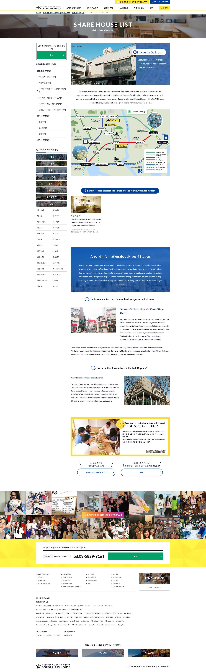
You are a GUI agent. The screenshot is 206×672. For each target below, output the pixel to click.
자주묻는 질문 (139, 8)
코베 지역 (42, 134)
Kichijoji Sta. (50, 617)
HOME (38, 13)
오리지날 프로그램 (44, 583)
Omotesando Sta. (41, 621)
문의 (151, 8)
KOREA (57, 652)
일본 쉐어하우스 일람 (43, 598)
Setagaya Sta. (52, 625)
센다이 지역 (68, 635)
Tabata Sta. (75, 625)
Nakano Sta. (78, 617)
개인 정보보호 (117, 577)
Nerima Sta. (109, 617)
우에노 (51, 183)
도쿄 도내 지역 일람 (78, 13)
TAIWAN (148, 652)
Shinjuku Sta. (120, 621)
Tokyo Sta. (83, 625)
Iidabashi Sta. (97, 613)
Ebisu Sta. (69, 613)
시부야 (51, 163)
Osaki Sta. (118, 617)
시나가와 (51, 177)
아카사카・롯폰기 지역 (47, 77)
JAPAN (103, 652)
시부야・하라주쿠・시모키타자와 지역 (52, 90)
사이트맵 (115, 580)
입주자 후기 (108, 8)
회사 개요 (115, 574)
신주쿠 (51, 157)
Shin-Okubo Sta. (41, 625)
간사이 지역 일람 (43, 116)
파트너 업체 (116, 583)
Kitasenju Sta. (40, 617)
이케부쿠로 (51, 197)
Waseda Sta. (101, 625)
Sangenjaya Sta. (74, 621)
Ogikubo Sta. (53, 621)
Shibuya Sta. (85, 621)
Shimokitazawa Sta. (97, 621)
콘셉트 (40, 577)
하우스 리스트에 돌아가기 (96, 472)
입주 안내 (164, 8)
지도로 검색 (66, 580)
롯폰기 (51, 170)
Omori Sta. (126, 617)
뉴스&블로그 (123, 8)
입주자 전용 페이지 (118, 586)
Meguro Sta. (69, 617)
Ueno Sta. (92, 625)
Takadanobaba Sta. (64, 625)
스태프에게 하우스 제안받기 (72, 586)
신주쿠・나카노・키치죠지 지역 (50, 104)
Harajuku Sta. (78, 613)
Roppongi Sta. (63, 621)
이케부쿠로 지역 (45, 83)
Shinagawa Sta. (109, 621)
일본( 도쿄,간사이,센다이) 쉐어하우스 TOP (56, 13)
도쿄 (51, 204)
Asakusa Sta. (60, 613)
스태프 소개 (42, 580)
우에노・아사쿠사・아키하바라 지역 (52, 110)
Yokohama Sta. (111, 625)
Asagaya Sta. (50, 613)
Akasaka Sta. (40, 613)
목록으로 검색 (67, 583)
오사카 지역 (43, 128)
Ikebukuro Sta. (108, 613)
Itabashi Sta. (118, 613)
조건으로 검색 (67, 577)
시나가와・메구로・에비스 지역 (50, 98)
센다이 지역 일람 (43, 140)
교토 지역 (42, 122)
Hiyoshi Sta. (87, 613)
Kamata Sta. (127, 613)
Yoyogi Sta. (121, 625)
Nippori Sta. (87, 617)
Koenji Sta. (60, 617)
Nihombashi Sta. (98, 617)
